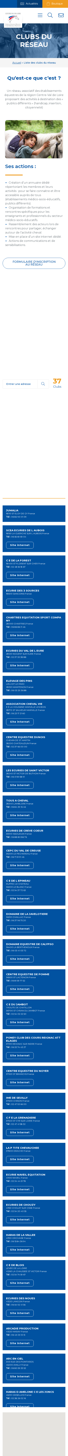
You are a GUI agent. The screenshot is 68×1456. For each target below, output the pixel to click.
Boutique (57, 3)
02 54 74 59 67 (18, 1274)
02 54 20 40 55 (18, 1211)
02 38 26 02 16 (18, 1398)
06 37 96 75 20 (18, 920)
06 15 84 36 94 (18, 1241)
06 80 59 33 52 (18, 1368)
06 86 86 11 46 (18, 627)
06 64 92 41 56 (18, 1304)
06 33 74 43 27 (18, 1047)
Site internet (20, 545)
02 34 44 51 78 (18, 1181)
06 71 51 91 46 (17, 857)
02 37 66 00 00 (19, 746)
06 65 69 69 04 (18, 536)
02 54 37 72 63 (18, 890)
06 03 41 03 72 (18, 950)
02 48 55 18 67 (18, 567)
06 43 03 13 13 (18, 1335)
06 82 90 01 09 (19, 516)
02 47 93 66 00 (19, 1104)
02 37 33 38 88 (18, 657)
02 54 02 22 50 (18, 1014)
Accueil (16, 62)
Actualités (31, 3)
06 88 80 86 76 (19, 837)
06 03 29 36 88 (19, 690)
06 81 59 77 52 (18, 980)
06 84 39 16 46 (18, 807)
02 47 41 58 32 (18, 1124)
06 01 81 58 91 (18, 776)
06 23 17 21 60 (18, 713)
